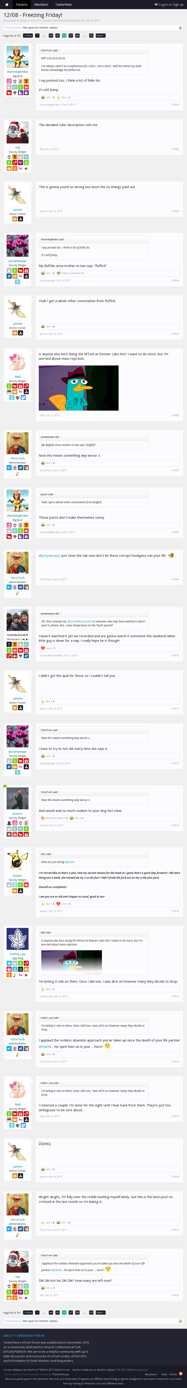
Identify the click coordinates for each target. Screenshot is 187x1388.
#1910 (175, 655)
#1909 (175, 579)
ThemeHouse (60, 1374)
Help (164, 1374)
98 (77, 35)
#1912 (175, 763)
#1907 (175, 470)
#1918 (175, 1176)
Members (41, 4)
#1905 (175, 333)
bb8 (17, 376)
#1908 (175, 532)
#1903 (175, 211)
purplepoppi (17, 261)
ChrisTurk (17, 458)
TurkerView (63, 4)
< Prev (28, 35)
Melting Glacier (75, 20)
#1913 (175, 825)
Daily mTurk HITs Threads (36, 20)
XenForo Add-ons (83, 1369)
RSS (180, 1373)
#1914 (175, 911)
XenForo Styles (106, 1369)
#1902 (175, 149)
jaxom (17, 209)
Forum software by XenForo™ (36, 1369)
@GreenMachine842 (80, 621)
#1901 (175, 104)
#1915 (175, 996)
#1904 (175, 280)
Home (7, 4)
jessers (18, 813)
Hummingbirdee (17, 72)
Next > (101, 35)
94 (51, 35)
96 (64, 35)
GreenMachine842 (51, 655)
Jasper (17, 875)
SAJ (17, 147)
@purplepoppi (49, 555)
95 (57, 35)
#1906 (175, 415)
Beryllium (151, 1374)
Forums (21, 4)
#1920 (175, 1295)
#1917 (175, 1116)
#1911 (175, 708)
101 (91, 35)
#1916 (175, 1061)
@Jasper (70, 862)
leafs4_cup (17, 954)
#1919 (175, 1229)
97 (71, 35)
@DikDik (45, 1046)
